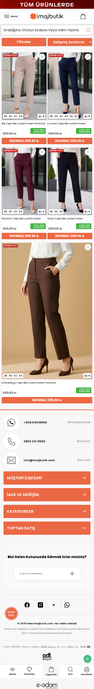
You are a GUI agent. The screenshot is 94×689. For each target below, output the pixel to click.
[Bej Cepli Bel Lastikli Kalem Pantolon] (24, 86)
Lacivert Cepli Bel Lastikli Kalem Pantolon (66, 123)
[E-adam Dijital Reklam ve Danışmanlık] (47, 685)
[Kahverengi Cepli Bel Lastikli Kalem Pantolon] (47, 311)
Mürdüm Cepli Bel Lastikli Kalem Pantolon (21, 218)
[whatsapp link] (87, 659)
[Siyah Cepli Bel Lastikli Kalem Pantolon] (69, 181)
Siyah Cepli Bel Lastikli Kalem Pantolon (65, 218)
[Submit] (72, 573)
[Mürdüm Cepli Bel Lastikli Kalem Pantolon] (24, 181)
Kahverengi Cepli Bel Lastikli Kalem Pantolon (29, 382)
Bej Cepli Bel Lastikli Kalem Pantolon (23, 123)
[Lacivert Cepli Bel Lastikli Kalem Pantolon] (69, 86)
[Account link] (83, 16)
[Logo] (47, 16)
